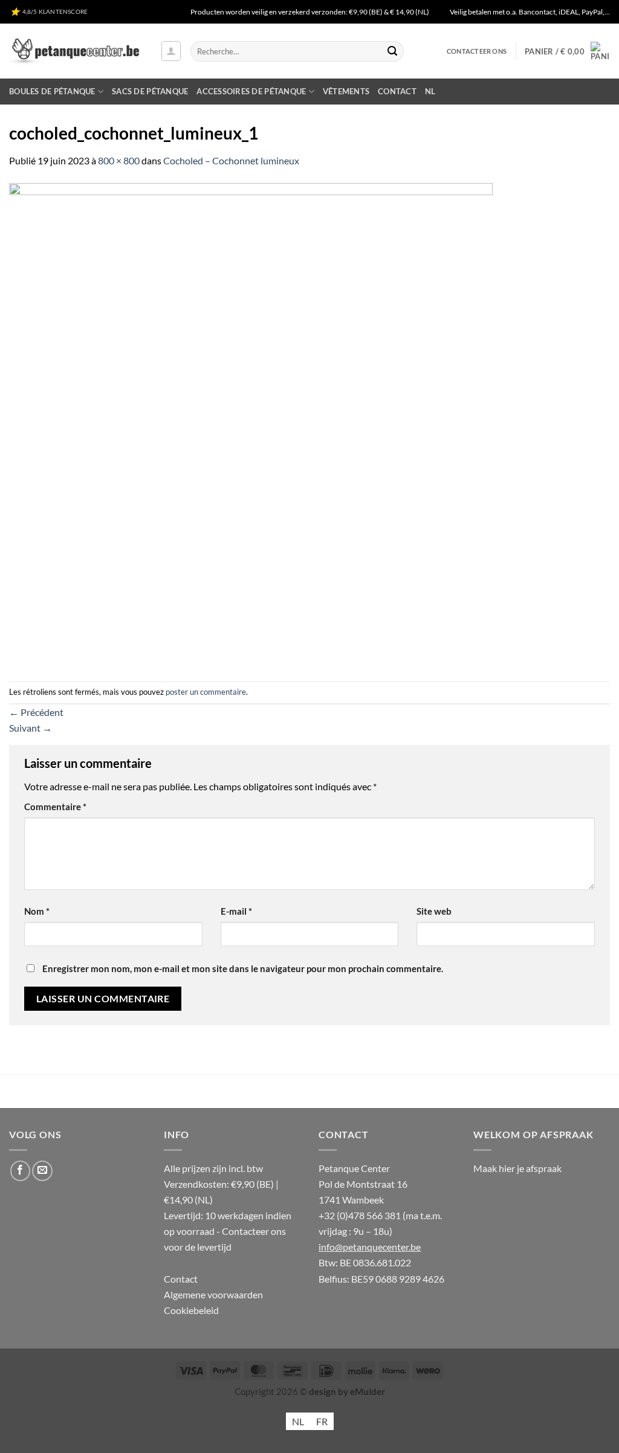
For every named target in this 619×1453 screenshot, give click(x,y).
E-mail (236, 911)
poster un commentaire (206, 692)
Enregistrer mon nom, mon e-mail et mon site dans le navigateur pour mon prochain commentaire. (242, 969)
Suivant (30, 727)
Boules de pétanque (52, 91)
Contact (397, 91)
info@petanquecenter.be (370, 1246)
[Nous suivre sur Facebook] (20, 1171)
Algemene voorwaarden (213, 1294)
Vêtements (346, 91)
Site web (434, 911)
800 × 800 (119, 160)
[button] (567, 51)
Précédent (36, 712)
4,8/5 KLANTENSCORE (53, 11)
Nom (37, 911)
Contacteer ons (477, 51)
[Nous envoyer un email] (42, 1171)
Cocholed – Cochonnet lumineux (231, 160)
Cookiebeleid (191, 1310)
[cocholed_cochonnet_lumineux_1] (251, 423)
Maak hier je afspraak (517, 1168)
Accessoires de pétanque (251, 91)
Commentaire (55, 807)
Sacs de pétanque (150, 91)
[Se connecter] (171, 51)
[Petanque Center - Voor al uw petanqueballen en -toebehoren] (75, 51)
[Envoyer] (392, 51)
